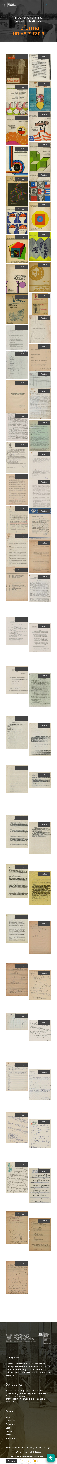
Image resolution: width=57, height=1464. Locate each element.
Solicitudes (11, 1438)
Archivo (9, 1434)
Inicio (8, 1417)
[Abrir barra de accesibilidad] (51, 1458)
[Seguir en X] (28, 1461)
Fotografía (10, 1424)
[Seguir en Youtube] (35, 1461)
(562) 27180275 (34, 1451)
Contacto (12, 1461)
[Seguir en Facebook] (22, 1461)
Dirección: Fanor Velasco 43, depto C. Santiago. (29, 1447)
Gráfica (9, 1427)
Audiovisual (11, 1420)
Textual (9, 1431)
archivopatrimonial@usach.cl (33, 1456)
